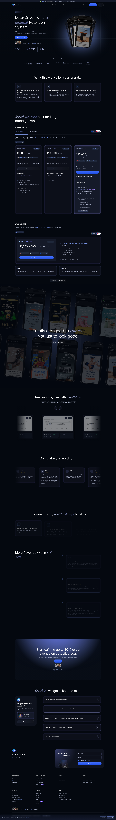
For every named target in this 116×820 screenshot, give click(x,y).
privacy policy (88, 760)
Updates (37, 803)
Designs (37, 797)
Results (79, 4)
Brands (13, 780)
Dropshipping (15, 778)
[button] (54, 5)
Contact (14, 801)
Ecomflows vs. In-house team (88, 780)
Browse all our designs (58, 342)
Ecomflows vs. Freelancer (87, 782)
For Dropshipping (54, 4)
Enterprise (14, 782)
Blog (37, 799)
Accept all (110, 817)
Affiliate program (16, 797)
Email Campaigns (39, 780)
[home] (17, 5)
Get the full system (87, 172)
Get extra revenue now (28, 168)
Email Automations (39, 778)
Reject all (103, 817)
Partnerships (15, 795)
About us (85, 4)
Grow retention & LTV (21, 37)
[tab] (21, 132)
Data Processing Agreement (65, 799)
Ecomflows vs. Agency (87, 778)
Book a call (25, 721)
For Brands (63, 4)
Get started (92, 4)
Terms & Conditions (63, 793)
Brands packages (63, 780)
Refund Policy (62, 797)
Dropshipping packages (64, 778)
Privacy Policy (62, 795)
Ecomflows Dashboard (49, 1)
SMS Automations (39, 782)
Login (100, 4)
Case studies (72, 4)
